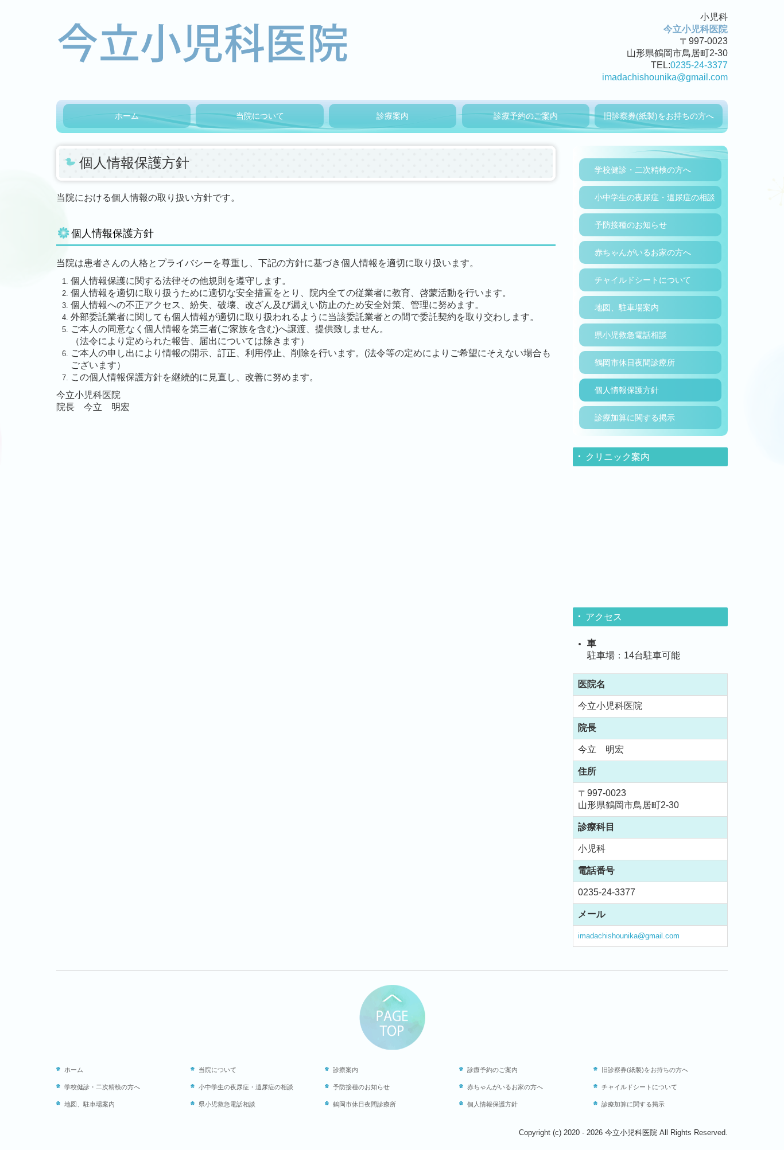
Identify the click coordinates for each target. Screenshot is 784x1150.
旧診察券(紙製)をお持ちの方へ (659, 115)
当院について (260, 115)
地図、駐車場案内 (627, 307)
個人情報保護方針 (627, 390)
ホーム (127, 115)
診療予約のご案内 (526, 115)
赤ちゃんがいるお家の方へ (643, 252)
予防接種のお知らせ (631, 224)
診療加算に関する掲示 (635, 417)
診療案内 (393, 115)
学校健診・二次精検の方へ (643, 169)
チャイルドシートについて (643, 279)
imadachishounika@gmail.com (665, 77)
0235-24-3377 (699, 65)
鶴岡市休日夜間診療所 (635, 362)
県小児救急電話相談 (631, 335)
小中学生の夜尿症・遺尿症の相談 (655, 197)
